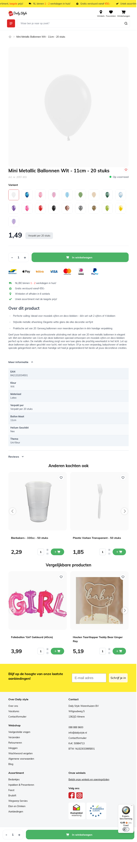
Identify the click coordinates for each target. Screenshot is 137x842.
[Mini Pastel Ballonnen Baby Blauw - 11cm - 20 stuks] (67, 195)
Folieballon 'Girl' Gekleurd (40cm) (31, 637)
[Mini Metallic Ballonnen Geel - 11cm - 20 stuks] (120, 208)
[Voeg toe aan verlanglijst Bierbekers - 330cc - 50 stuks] (60, 478)
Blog (9, 764)
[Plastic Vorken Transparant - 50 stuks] (98, 501)
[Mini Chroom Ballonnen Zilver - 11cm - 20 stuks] (80, 208)
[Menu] (129, 806)
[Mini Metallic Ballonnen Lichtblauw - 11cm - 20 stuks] (120, 195)
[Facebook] (70, 795)
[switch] (123, 829)
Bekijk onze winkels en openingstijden (87, 779)
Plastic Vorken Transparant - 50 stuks (96, 537)
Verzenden (13, 737)
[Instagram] (78, 795)
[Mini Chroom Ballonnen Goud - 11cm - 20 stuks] (94, 208)
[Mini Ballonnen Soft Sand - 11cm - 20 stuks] (94, 195)
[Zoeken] (126, 23)
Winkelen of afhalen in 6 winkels (32, 293)
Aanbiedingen (14, 811)
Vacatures (12, 711)
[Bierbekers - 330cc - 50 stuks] (36, 501)
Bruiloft (11, 795)
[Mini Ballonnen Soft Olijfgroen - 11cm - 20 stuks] (80, 195)
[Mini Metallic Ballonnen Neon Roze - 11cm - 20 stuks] (40, 195)
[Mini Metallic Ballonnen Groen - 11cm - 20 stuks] (107, 208)
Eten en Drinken (15, 806)
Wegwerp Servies (16, 800)
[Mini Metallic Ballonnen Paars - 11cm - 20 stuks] (13, 208)
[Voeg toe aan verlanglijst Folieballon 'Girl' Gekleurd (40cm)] (60, 577)
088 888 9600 (74, 727)
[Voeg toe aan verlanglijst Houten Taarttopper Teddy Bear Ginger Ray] (122, 577)
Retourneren (14, 742)
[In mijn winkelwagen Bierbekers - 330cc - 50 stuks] (56, 552)
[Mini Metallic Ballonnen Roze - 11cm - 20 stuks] (27, 208)
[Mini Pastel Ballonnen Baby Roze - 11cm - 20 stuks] (53, 195)
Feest (10, 790)
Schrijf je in (117, 678)
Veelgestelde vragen (18, 732)
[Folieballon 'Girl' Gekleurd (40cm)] (36, 600)
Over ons (12, 705)
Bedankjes (12, 779)
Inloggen (11, 748)
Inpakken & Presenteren (20, 784)
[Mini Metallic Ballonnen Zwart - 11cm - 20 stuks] (53, 208)
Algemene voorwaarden (20, 758)
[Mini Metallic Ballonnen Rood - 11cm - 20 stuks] (40, 208)
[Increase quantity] (46, 550)
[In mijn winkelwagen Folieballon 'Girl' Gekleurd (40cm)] (56, 651)
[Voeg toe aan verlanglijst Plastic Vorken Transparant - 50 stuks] (122, 478)
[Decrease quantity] (46, 553)
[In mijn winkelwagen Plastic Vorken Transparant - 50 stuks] (118, 552)
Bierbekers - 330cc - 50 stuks (28, 537)
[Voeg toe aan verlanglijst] (126, 169)
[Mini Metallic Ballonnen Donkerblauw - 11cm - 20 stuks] (27, 195)
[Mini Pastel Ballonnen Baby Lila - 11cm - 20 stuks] (13, 221)
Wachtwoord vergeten (19, 753)
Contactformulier (16, 716)
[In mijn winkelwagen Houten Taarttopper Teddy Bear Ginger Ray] (118, 651)
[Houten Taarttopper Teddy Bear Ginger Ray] (98, 600)
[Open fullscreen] (68, 107)
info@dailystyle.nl (76, 732)
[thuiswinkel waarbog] (75, 811)
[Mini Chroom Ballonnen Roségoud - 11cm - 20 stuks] (67, 208)
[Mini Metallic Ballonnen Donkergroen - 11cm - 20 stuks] (107, 195)
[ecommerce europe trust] (95, 811)
